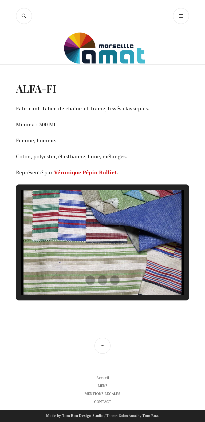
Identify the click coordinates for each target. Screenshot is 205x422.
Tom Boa (150, 415)
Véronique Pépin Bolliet (85, 172)
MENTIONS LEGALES (102, 393)
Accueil (102, 377)
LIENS (103, 385)
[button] (90, 280)
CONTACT (102, 401)
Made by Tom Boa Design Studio (75, 415)
